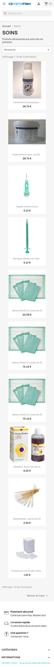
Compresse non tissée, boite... (27, 570)
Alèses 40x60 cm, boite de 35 (27, 414)
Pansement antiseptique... (27, 102)
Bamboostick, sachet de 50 (27, 518)
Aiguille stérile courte (27, 206)
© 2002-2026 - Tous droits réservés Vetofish (26, 663)
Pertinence (27, 50)
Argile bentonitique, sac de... (27, 154)
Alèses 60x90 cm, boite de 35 (27, 310)
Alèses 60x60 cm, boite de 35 (27, 362)
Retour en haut (38, 596)
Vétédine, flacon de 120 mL (27, 466)
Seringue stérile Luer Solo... (27, 258)
